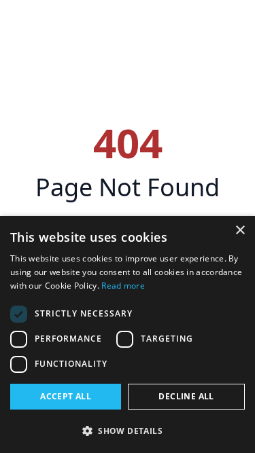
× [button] (240, 230)
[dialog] (127, 334)
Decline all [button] (186, 396)
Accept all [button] (65, 396)
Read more (123, 285)
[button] (127, 430)
